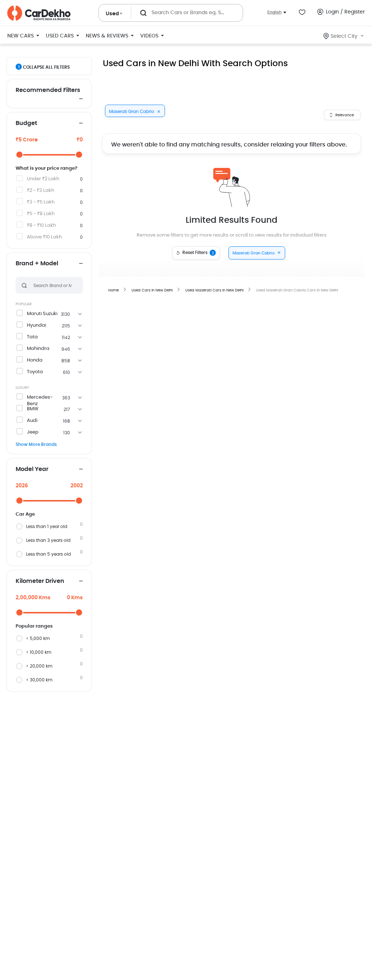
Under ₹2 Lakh (43, 179)
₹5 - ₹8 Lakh (40, 213)
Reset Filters (198, 252)
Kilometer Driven (40, 581)
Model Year (32, 469)
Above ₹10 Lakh (44, 237)
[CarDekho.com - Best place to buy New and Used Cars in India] (38, 13)
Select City (344, 36)
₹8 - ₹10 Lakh (41, 225)
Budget (26, 123)
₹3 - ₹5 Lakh (40, 202)
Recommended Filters (48, 90)
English (274, 12)
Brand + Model (37, 263)
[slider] (19, 154)
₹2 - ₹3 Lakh (40, 190)
